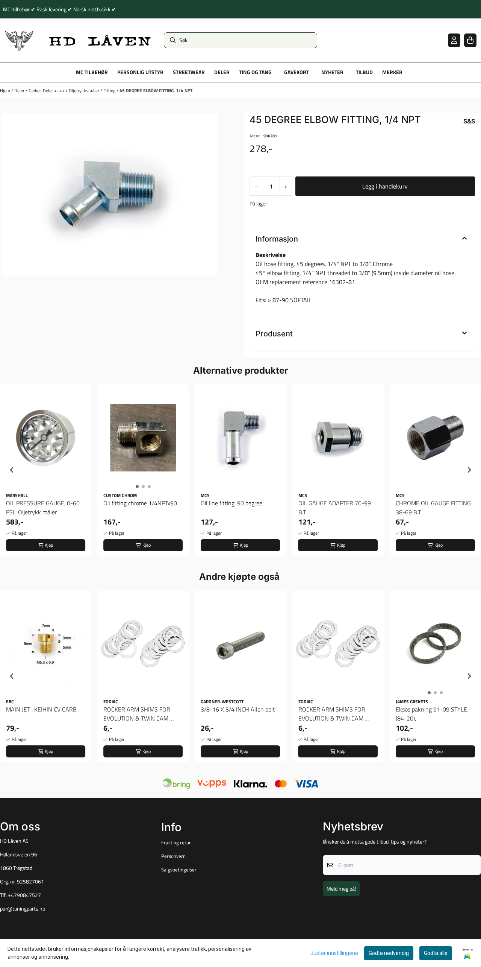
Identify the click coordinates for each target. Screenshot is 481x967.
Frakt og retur (176, 842)
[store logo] (78, 40)
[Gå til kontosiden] (454, 40)
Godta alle (436, 953)
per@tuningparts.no (22, 908)
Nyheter (332, 72)
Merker (392, 72)
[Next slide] (469, 470)
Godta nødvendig (389, 953)
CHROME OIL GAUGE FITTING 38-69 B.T (433, 508)
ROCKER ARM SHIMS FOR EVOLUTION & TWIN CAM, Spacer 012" (331, 714)
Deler (20, 90)
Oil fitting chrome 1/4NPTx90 (140, 503)
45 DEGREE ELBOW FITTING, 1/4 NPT (155, 90)
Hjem (5, 90)
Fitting (109, 90)
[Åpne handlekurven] (470, 40)
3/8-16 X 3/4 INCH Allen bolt (238, 709)
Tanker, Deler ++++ (47, 90)
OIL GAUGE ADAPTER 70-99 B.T (334, 508)
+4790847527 (24, 895)
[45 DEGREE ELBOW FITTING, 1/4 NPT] (109, 195)
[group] (45, 470)
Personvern (173, 856)
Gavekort (296, 72)
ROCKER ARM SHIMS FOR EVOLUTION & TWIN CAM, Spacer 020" (136, 714)
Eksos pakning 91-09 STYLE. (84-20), (432, 714)
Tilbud (364, 72)
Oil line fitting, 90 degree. (232, 503)
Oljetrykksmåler (84, 90)
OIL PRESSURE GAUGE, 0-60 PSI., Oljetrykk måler (43, 508)
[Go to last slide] (12, 470)
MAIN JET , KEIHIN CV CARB (41, 709)
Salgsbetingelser (179, 869)
